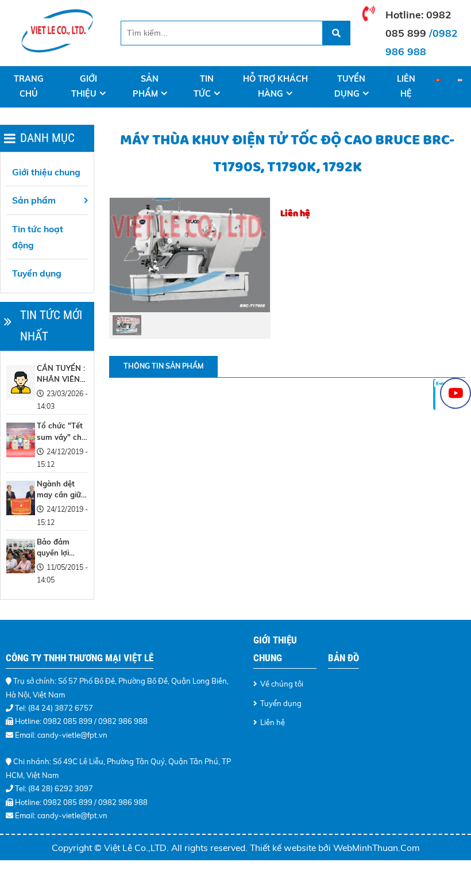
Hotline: (405, 14)
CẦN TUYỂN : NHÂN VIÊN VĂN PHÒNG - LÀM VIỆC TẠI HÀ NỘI (61, 374)
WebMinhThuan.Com (376, 847)
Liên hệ (406, 86)
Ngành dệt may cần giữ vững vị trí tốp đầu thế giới (62, 490)
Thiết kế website (284, 847)
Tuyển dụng (350, 86)
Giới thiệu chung (46, 172)
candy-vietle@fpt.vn (72, 815)
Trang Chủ (29, 86)
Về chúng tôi (281, 683)
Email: (26, 815)
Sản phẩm (146, 86)
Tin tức (204, 86)
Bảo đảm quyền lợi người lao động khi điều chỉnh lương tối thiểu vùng (61, 548)
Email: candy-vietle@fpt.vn (61, 734)
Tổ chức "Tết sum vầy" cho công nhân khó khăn (61, 432)
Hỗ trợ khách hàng (275, 86)
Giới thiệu (84, 86)
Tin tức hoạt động (37, 237)
